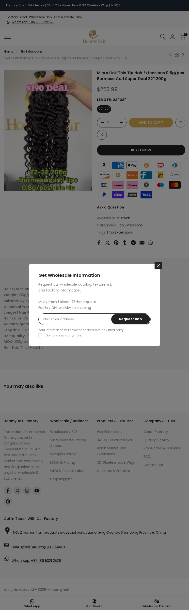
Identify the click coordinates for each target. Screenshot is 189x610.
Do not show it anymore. (64, 335)
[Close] (158, 265)
